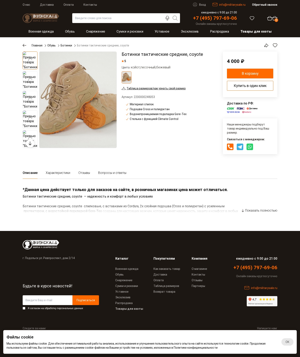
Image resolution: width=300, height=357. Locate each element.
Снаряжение (95, 31)
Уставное (162, 31)
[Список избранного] (252, 18)
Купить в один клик (250, 85)
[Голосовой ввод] (169, 18)
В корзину (250, 73)
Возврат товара (164, 291)
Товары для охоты (256, 31)
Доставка (47, 4)
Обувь (70, 31)
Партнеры (198, 286)
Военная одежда (41, 31)
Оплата (68, 4)
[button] (30, 60)
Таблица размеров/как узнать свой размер (156, 88)
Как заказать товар (166, 268)
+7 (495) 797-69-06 (215, 18)
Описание (30, 173)
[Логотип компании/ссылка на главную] (41, 18)
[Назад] (27, 45)
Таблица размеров (166, 286)
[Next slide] (30, 143)
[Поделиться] (263, 45)
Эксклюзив (190, 31)
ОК (287, 342)
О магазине (199, 268)
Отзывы (84, 173)
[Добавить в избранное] (272, 45)
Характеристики (58, 173)
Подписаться (86, 300)
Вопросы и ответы (112, 173)
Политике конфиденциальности (196, 347)
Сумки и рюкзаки (130, 31)
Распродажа (219, 31)
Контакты (90, 4)
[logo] (61, 244)
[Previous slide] (30, 56)
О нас (26, 4)
